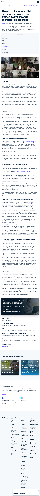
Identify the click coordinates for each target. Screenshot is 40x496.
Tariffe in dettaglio (5, 405)
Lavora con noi (33, 443)
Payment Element (28, 203)
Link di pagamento (14, 443)
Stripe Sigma (13, 450)
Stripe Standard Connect (31, 141)
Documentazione (24, 474)
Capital (12, 424)
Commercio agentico (24, 421)
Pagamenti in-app (24, 432)
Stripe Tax (16, 254)
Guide (31, 418)
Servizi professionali (24, 453)
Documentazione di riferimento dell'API (28, 403)
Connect (12, 428)
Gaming (22, 442)
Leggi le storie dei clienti (33, 5)
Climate (12, 427)
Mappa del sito (33, 432)
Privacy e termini (33, 427)
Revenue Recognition (15, 448)
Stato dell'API (23, 479)
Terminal (12, 453)
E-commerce (23, 424)
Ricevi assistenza (33, 452)
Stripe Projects (23, 484)
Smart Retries (17, 171)
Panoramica (24, 5)
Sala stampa (32, 445)
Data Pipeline (13, 431)
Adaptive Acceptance (26, 171)
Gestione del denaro (24, 435)
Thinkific (4, 23)
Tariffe (12, 418)
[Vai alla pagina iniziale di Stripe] (3, 417)
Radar (12, 447)
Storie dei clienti (33, 420)
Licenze (31, 431)
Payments (13, 444)
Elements (13, 433)
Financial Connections (15, 434)
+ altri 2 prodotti (5, 46)
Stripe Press (32, 446)
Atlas (12, 420)
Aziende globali (23, 431)
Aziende (22, 418)
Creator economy (24, 441)
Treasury (13, 454)
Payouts (12, 446)
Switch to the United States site (19, 493)
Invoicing (12, 437)
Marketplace (23, 434)
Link (9, 205)
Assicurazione (23, 446)
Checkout (13, 425)
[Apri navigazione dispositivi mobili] (38, 2)
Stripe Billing (17, 147)
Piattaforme (23, 437)
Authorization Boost (14, 421)
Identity (12, 436)
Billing (12, 423)
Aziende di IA (23, 439)
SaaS (22, 438)
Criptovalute (13, 430)
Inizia (3, 394)
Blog (31, 421)
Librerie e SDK (23, 483)
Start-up (22, 420)
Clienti (3, 5)
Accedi (31, 457)
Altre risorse (32, 436)
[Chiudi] (38, 490)
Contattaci (4, 346)
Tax (12, 451)
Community (32, 423)
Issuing (12, 438)
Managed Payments (14, 441)
